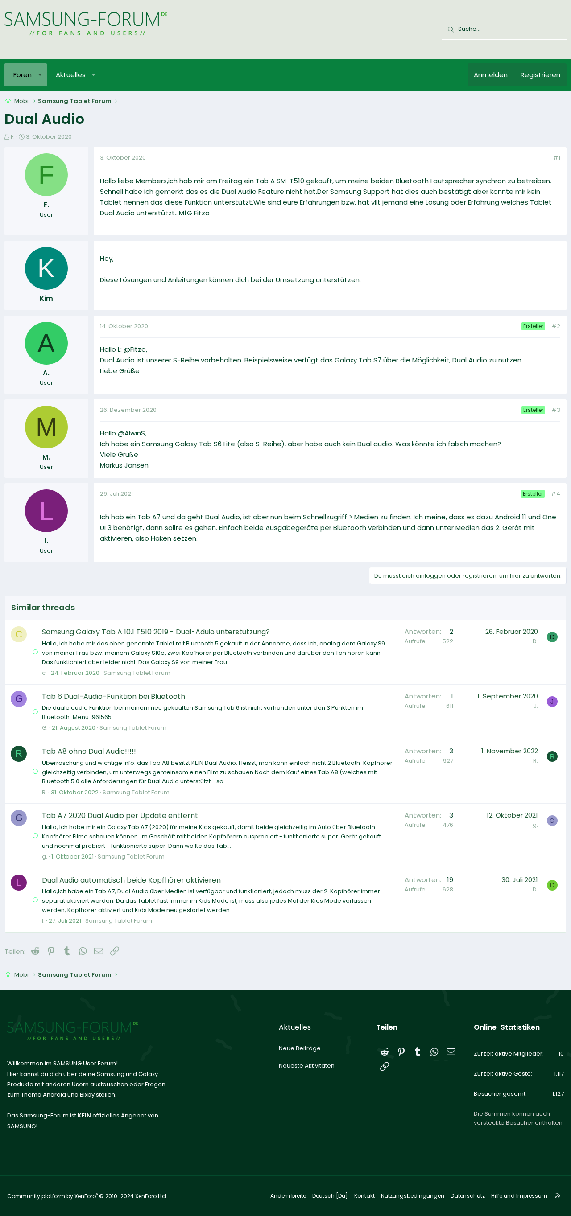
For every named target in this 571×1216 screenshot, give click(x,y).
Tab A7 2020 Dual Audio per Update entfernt (120, 815)
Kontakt (364, 1196)
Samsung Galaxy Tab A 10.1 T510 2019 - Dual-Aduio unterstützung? (156, 632)
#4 (555, 493)
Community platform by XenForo (87, 1196)
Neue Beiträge (300, 1048)
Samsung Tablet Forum (136, 673)
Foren (22, 74)
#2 (555, 326)
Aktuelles (71, 74)
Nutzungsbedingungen (412, 1196)
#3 (555, 410)
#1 (556, 157)
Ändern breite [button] (288, 1196)
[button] (40, 74)
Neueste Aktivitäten (307, 1065)
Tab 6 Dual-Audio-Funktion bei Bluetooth (113, 696)
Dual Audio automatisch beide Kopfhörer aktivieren (131, 880)
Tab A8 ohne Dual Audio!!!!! (89, 751)
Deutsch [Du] (330, 1196)
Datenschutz (468, 1196)
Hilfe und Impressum (519, 1196)
